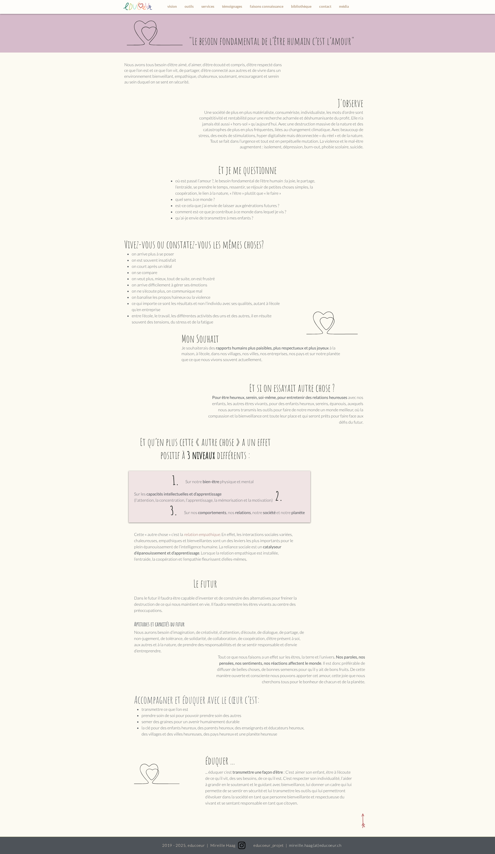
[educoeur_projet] (242, 845)
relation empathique (202, 534)
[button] (207, 6)
